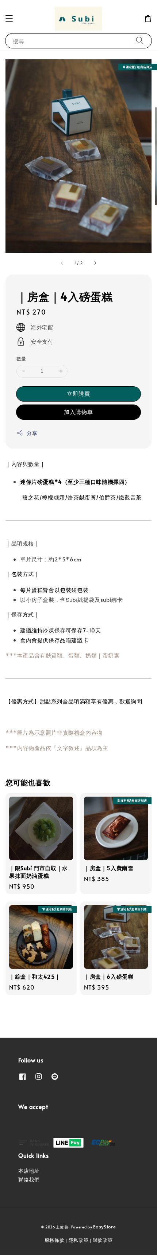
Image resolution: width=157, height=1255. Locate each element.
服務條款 (55, 1240)
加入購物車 (78, 411)
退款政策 (103, 1240)
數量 (21, 358)
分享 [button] (32, 433)
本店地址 (28, 1170)
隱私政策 (79, 1240)
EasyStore (104, 1226)
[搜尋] (140, 40)
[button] (9, 19)
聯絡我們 (28, 1179)
